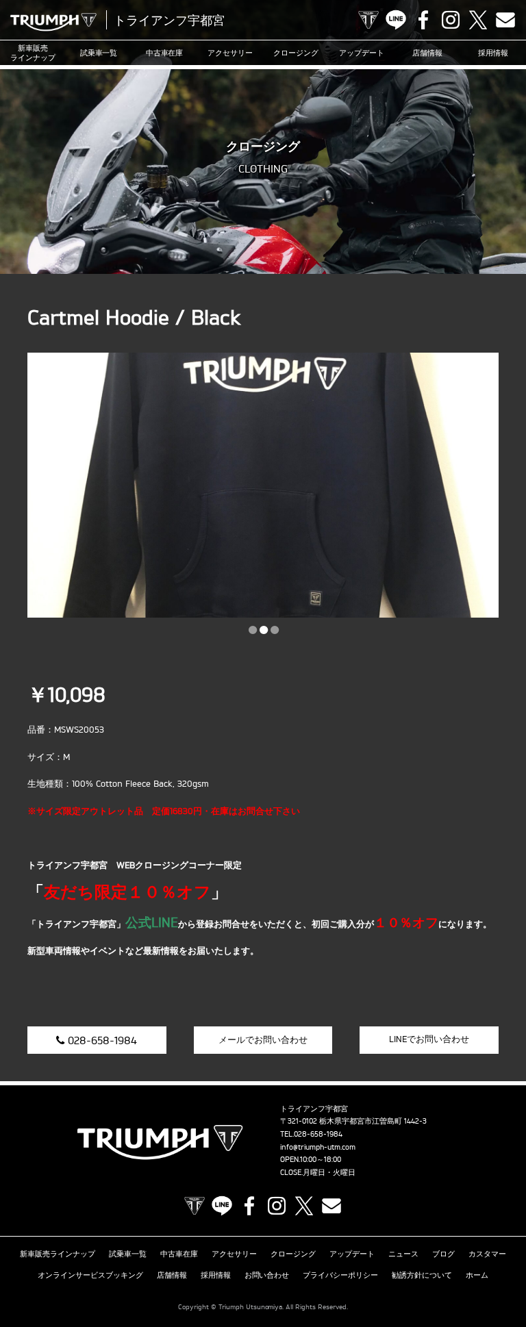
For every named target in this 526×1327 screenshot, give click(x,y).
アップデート (361, 53)
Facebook (423, 20)
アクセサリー (230, 53)
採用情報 (493, 53)
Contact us (505, 20)
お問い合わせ (267, 1275)
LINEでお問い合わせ (429, 1038)
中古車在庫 (165, 53)
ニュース (403, 1254)
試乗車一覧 (99, 53)
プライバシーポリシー (340, 1275)
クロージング (295, 53)
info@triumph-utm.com (317, 1147)
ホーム (477, 1275)
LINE (396, 20)
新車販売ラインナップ (57, 1254)
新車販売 (32, 52)
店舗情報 (427, 53)
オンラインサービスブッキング (90, 1275)
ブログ (443, 1254)
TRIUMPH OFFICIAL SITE (368, 20)
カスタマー (487, 1254)
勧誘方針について (422, 1275)
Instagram (450, 20)
